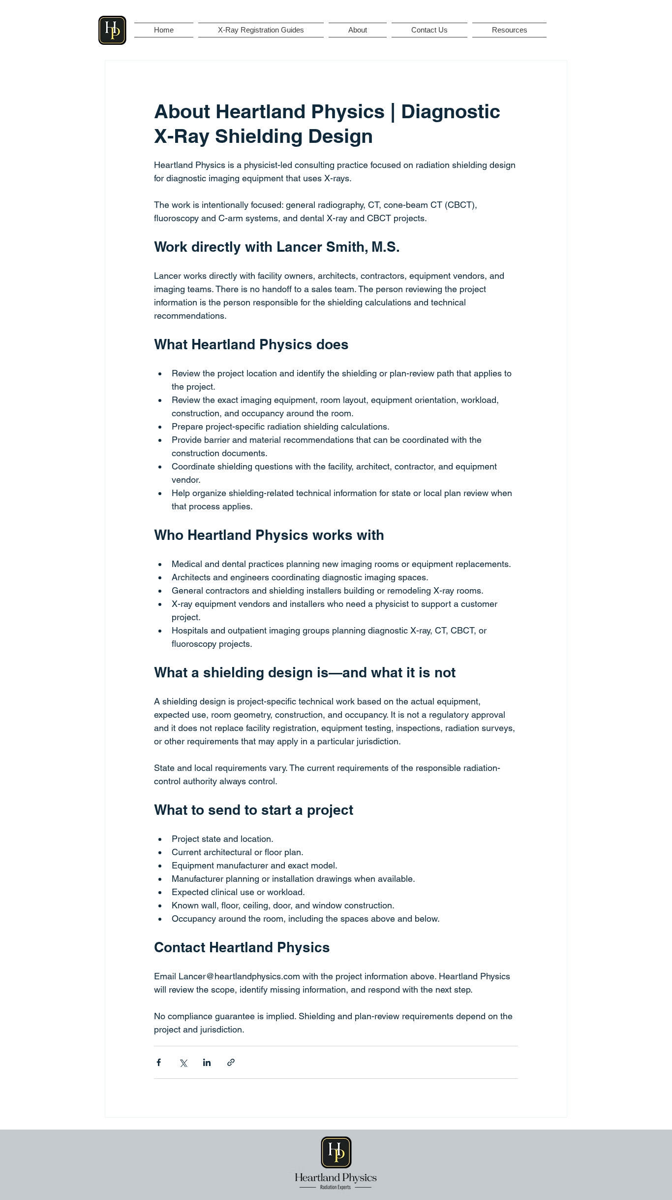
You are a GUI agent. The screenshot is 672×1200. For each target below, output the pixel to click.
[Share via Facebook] (158, 1062)
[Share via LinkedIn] (207, 1062)
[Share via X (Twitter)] (182, 1062)
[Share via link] (231, 1062)
